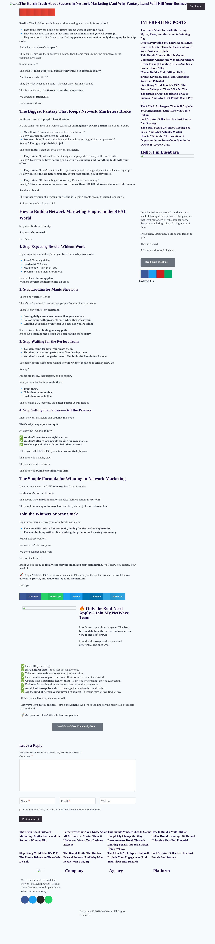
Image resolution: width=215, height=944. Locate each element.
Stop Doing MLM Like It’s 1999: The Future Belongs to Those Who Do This (40, 857)
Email (65, 801)
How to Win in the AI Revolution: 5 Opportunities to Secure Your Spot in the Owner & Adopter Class (165, 140)
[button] (30, 596)
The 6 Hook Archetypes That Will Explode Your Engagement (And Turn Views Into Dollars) (166, 110)
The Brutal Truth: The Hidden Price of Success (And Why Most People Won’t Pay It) (167, 98)
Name (25, 801)
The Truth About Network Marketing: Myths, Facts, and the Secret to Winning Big (165, 34)
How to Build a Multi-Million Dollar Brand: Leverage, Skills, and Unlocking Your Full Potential (165, 76)
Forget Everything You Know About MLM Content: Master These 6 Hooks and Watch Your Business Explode (167, 47)
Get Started (196, 6)
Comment (26, 756)
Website (105, 801)
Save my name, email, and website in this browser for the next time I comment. (62, 809)
